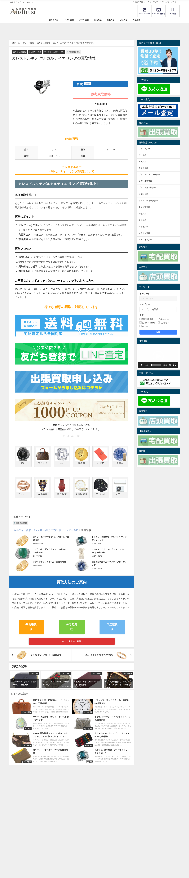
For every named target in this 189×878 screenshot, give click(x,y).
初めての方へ (140, 2)
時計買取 (142, 155)
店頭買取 (123, 20)
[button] (158, 356)
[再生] (141, 365)
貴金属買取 (144, 168)
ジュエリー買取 (35, 52)
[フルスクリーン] (174, 365)
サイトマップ (153, 2)
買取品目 (136, 20)
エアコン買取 (144, 233)
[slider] (156, 365)
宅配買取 (110, 20)
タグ (141, 315)
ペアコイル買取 (145, 240)
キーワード (144, 293)
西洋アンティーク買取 (148, 201)
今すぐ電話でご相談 (71, 641)
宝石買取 (142, 162)
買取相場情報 (74, 52)
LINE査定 (69, 20)
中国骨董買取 (144, 207)
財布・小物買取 (145, 181)
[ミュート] (170, 365)
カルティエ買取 (19, 52)
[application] (158, 356)
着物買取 (142, 214)
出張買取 (98, 20)
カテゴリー (144, 304)
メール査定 (84, 20)
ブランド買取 (144, 149)
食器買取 (142, 220)
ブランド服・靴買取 (147, 187)
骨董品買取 (143, 194)
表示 (88, 84)
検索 (158, 332)
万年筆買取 (143, 227)
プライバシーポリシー (169, 2)
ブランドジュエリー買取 (54, 52)
